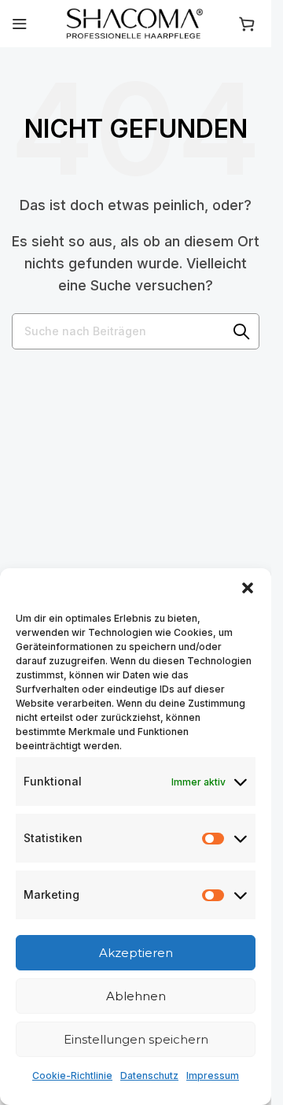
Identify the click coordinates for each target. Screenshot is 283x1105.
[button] (247, 588)
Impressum (212, 1075)
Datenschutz (149, 1075)
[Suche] (241, 331)
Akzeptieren (136, 952)
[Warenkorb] (249, 23)
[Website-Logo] (136, 22)
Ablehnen (136, 996)
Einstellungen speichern (136, 1039)
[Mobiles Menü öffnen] (19, 23)
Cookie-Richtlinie (72, 1075)
